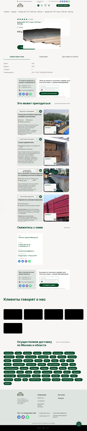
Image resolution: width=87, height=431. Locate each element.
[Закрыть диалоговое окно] (84, 2)
